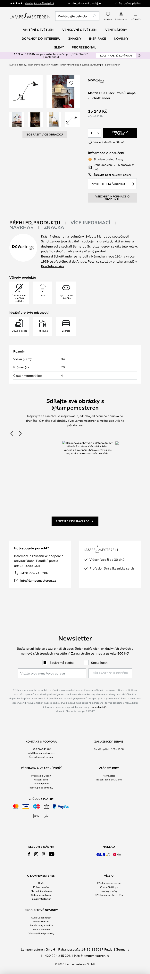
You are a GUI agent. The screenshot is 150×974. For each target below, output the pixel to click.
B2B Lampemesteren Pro (109, 894)
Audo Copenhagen (41, 917)
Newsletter (109, 775)
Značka (54, 227)
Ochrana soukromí (41, 894)
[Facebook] (29, 854)
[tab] (37, 222)
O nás (41, 882)
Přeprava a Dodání (41, 775)
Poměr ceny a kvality (41, 925)
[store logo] (30, 16)
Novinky (121, 38)
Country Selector (41, 898)
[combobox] (77, 16)
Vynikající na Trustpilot (39, 3)
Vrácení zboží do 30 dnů (109, 779)
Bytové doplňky (41, 929)
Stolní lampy (59, 64)
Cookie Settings (109, 887)
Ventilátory (116, 30)
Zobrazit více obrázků (45, 134)
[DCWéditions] (107, 81)
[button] (16, 119)
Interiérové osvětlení (39, 64)
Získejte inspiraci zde (72, 521)
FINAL (116, 55)
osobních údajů (98, 707)
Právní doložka (41, 887)
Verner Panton (41, 921)
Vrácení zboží (41, 779)
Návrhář (21, 227)
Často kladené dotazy (41, 756)
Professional (84, 47)
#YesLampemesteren (109, 882)
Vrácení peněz (41, 783)
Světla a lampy (17, 64)
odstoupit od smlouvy (41, 787)
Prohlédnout (51, 57)
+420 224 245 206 (34, 573)
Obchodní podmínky (41, 890)
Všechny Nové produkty (41, 933)
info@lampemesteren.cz (38, 580)
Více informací (90, 222)
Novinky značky (109, 890)
